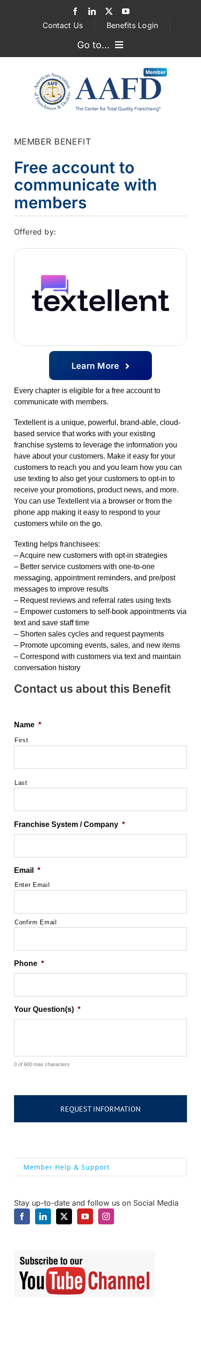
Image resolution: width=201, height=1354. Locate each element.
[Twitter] (64, 1216)
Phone (29, 963)
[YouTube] (85, 1216)
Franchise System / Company (69, 824)
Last (21, 782)
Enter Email (32, 884)
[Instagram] (106, 1216)
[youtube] (125, 11)
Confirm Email (35, 922)
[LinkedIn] (43, 1216)
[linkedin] (92, 11)
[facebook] (75, 11)
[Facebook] (22, 1216)
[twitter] (109, 11)
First (21, 740)
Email (27, 870)
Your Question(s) (47, 1009)
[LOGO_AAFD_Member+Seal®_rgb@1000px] (100, 70)
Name (27, 725)
